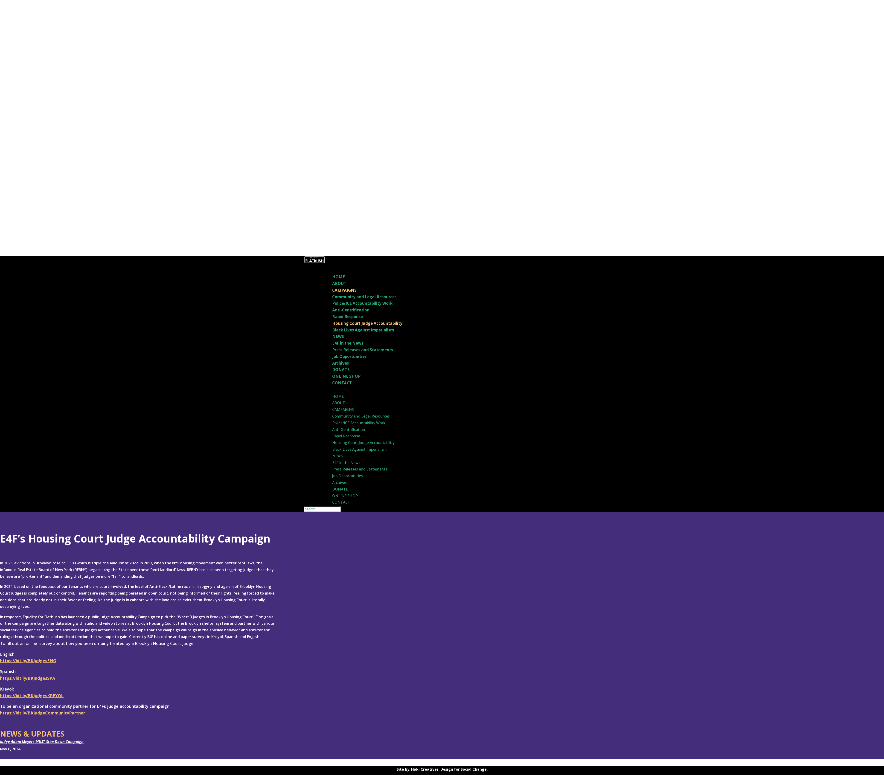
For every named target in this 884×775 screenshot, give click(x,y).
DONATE (340, 489)
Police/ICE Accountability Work (362, 303)
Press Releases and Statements (362, 349)
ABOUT (338, 402)
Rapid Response (347, 316)
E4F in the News (347, 343)
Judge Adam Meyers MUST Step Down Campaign (42, 741)
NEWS (337, 456)
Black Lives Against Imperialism (363, 330)
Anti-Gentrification (350, 310)
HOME (338, 396)
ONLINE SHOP (345, 495)
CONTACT (341, 502)
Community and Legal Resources (364, 296)
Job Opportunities (349, 356)
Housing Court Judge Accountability (367, 323)
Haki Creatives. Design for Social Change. (449, 769)
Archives (340, 363)
